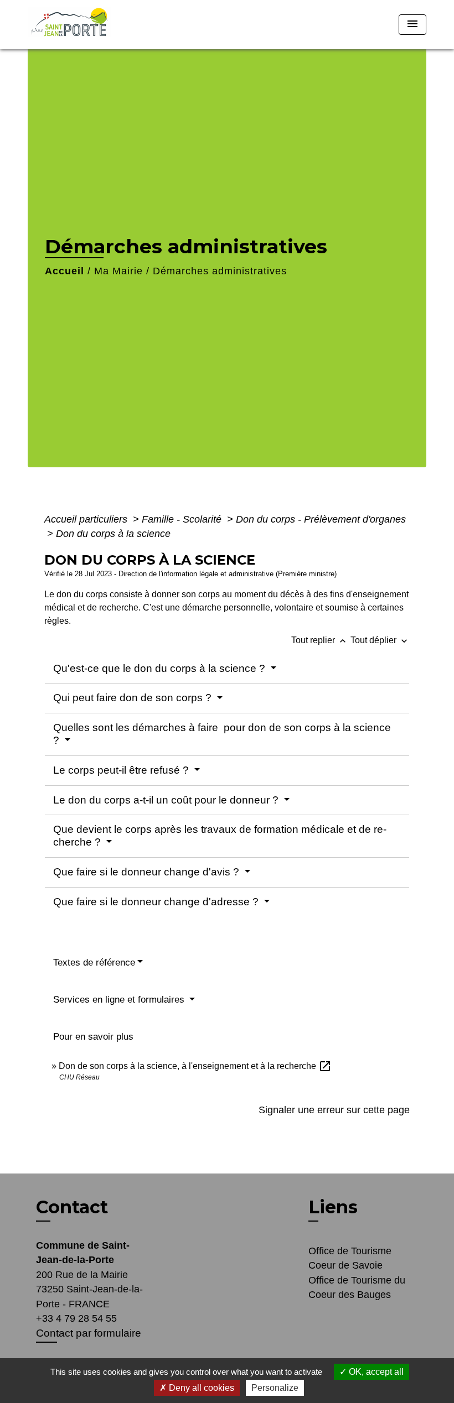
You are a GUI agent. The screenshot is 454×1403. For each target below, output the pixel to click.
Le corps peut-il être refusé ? (122, 770)
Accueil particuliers (87, 519)
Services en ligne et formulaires (120, 999)
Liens (333, 1207)
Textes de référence (94, 962)
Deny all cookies (200, 1387)
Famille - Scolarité (183, 519)
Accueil (64, 271)
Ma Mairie (118, 271)
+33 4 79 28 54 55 (76, 1318)
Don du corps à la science (113, 533)
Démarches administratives (220, 271)
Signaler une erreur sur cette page (334, 1109)
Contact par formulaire (88, 1333)
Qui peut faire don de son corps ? (133, 697)
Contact (72, 1207)
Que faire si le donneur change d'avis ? (147, 872)
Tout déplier (380, 640)
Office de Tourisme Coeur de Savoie (349, 1258)
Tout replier (319, 640)
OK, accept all (375, 1371)
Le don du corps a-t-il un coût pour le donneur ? (167, 800)
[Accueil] (97, 24)
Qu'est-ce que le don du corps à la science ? (160, 668)
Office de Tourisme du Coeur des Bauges (356, 1287)
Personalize (274, 1387)
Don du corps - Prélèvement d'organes (321, 519)
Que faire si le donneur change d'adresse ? (157, 901)
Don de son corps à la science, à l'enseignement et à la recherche (195, 1066)
